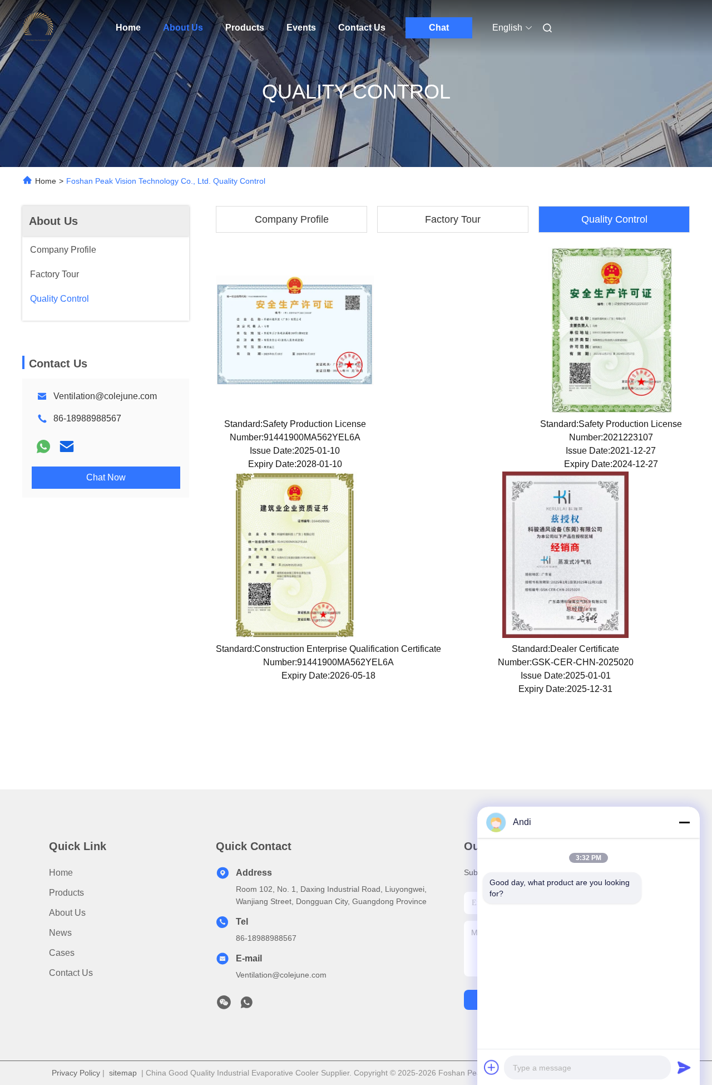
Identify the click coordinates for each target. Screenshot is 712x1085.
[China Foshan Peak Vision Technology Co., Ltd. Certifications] (295, 329)
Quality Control (614, 219)
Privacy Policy (76, 1072)
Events (301, 27)
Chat (439, 27)
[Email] (67, 446)
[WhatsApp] (43, 446)
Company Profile (292, 219)
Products (244, 27)
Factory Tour (453, 219)
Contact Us (361, 27)
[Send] (684, 1067)
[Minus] (684, 822)
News (60, 932)
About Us (183, 27)
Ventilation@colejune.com (105, 396)
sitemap (123, 1072)
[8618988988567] (246, 1005)
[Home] (37, 28)
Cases (62, 953)
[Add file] (492, 1067)
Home (128, 27)
